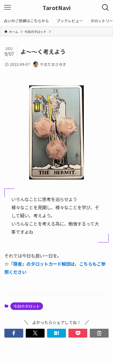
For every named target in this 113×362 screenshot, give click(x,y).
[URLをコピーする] (99, 333)
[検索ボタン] (105, 7)
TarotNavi (56, 7)
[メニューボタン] (7, 7)
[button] (13, 333)
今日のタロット (26, 306)
